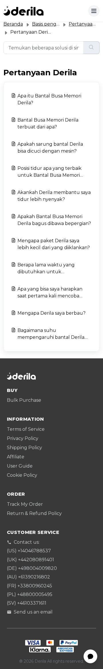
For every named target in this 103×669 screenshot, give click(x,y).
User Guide (20, 466)
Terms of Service (26, 429)
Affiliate (15, 457)
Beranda (13, 24)
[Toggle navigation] (94, 11)
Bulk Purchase (24, 400)
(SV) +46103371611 (26, 603)
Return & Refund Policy (34, 513)
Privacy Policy (22, 438)
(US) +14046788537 (29, 550)
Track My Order (25, 504)
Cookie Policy (22, 475)
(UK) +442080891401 (30, 559)
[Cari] (91, 47)
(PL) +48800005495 (29, 594)
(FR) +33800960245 (29, 586)
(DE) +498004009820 (32, 568)
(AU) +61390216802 (28, 577)
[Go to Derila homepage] (23, 11)
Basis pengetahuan (54, 24)
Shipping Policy (24, 447)
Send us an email (33, 612)
